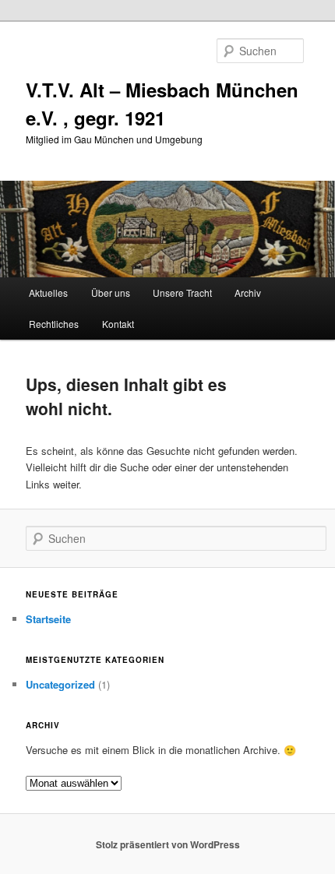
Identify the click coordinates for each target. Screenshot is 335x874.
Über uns (110, 292)
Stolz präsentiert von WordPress (168, 844)
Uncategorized (60, 684)
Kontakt (118, 323)
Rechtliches (54, 323)
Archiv (248, 292)
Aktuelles (48, 292)
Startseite (48, 618)
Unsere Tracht (182, 292)
